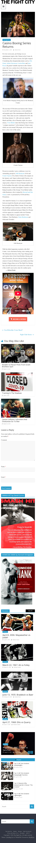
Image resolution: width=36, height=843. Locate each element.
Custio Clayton (6, 176)
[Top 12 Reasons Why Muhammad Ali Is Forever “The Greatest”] (7, 782)
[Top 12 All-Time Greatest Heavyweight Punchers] (7, 772)
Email (3, 477)
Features (15, 831)
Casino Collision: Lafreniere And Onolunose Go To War (14, 420)
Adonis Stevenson (12, 63)
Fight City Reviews (27, 831)
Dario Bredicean (23, 217)
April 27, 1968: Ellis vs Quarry (16, 722)
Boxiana (5, 631)
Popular (19, 760)
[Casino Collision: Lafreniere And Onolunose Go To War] (15, 400)
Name (3, 466)
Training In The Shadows (12, 393)
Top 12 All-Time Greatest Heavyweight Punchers (21, 774)
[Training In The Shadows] (17, 373)
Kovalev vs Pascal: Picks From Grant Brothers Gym (16, 366)
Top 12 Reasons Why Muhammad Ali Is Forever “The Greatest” (23, 785)
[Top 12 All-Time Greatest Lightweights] (7, 792)
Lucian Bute (21, 63)
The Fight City (6, 40)
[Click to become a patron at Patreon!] (18, 317)
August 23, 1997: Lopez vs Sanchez (15, 748)
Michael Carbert (17, 667)
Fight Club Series (27, 334)
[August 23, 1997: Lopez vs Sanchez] (18, 733)
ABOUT (28, 833)
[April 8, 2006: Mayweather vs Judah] (17, 615)
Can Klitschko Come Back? (12, 330)
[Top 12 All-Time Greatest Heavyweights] (7, 762)
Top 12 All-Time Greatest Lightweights (21, 794)
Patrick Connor (16, 639)
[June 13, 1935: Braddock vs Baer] (16, 672)
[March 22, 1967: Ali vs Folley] (17, 645)
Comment (4, 440)
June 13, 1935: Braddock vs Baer (17, 694)
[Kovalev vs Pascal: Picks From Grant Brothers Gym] (18, 345)
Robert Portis (18, 49)
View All (30, 611)
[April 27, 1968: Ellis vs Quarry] (17, 702)
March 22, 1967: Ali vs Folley (16, 665)
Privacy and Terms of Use (13, 833)
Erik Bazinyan (20, 173)
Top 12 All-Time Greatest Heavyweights (21, 764)
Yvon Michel (11, 123)
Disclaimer (22, 833)
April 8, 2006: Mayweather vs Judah (16, 636)
